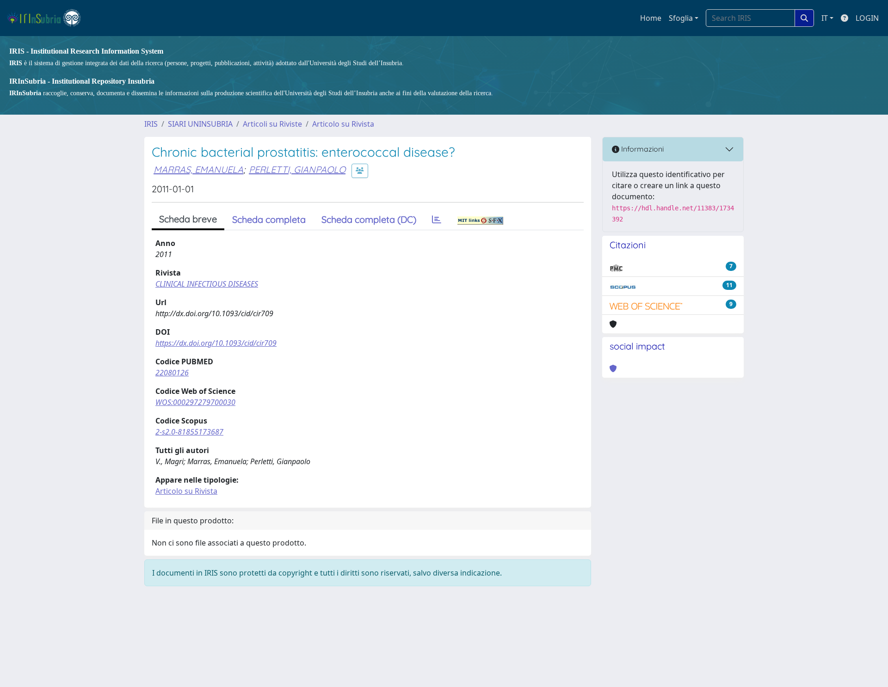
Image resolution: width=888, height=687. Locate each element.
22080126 (172, 373)
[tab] (436, 219)
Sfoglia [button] (681, 18)
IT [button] (824, 18)
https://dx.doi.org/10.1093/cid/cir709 (216, 343)
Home (650, 18)
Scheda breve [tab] (188, 219)
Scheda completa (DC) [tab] (368, 219)
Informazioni (641, 148)
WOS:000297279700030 (195, 402)
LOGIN (867, 18)
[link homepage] (48, 18)
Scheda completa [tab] (269, 219)
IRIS (151, 124)
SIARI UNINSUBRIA (200, 124)
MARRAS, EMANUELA (198, 169)
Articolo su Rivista (343, 124)
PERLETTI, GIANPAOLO (297, 169)
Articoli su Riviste (272, 124)
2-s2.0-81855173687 (189, 432)
